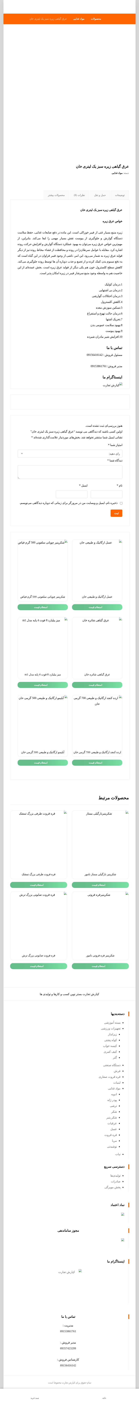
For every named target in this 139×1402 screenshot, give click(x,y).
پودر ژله (112, 1100)
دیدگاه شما (114, 460)
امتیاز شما (115, 445)
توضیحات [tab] (120, 195)
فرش (117, 1070)
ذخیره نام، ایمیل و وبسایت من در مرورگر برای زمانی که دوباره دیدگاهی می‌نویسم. (68, 502)
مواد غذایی (117, 173)
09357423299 (68, 1348)
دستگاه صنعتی (112, 1065)
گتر (115, 1057)
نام (119, 485)
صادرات (116, 1181)
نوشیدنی (112, 1146)
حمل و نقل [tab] (100, 195)
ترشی (113, 1105)
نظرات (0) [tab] (79, 195)
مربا (114, 1140)
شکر (114, 1111)
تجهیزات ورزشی (111, 1028)
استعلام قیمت (95, 607)
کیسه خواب (110, 1045)
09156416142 (68, 1365)
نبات (118, 1154)
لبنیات (117, 1082)
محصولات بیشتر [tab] (56, 195)
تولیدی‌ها (115, 1175)
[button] (68, 1331)
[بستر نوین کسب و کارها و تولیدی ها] (117, 7)
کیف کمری (110, 1051)
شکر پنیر (111, 1117)
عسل (113, 1129)
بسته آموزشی (112, 1022)
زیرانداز (112, 1034)
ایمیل (83, 485)
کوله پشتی (110, 1040)
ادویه (114, 1094)
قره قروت (110, 1134)
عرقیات (112, 1123)
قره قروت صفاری (110, 1076)
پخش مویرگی (112, 1187)
